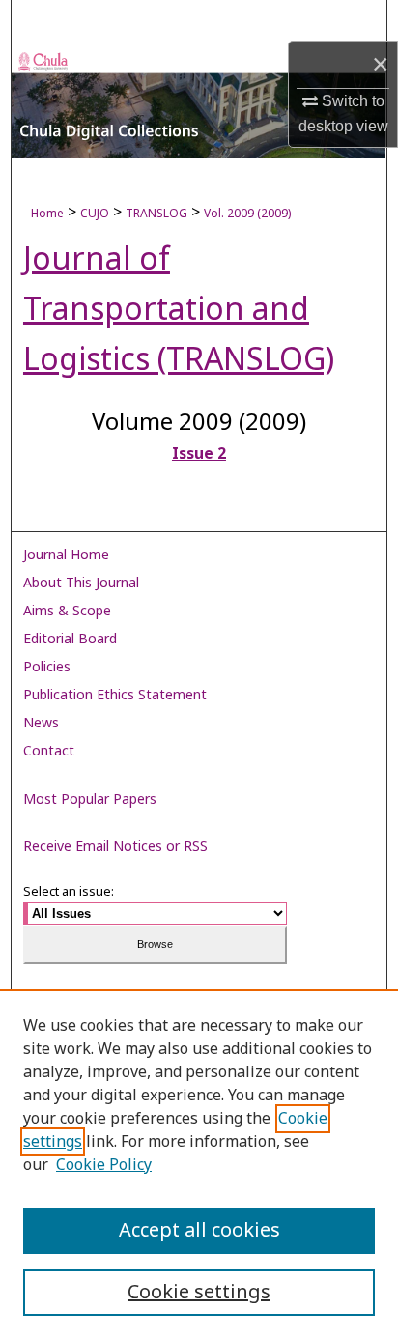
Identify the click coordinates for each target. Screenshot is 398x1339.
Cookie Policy (104, 1165)
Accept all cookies (199, 1230)
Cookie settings (199, 1292)
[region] (199, 1164)
